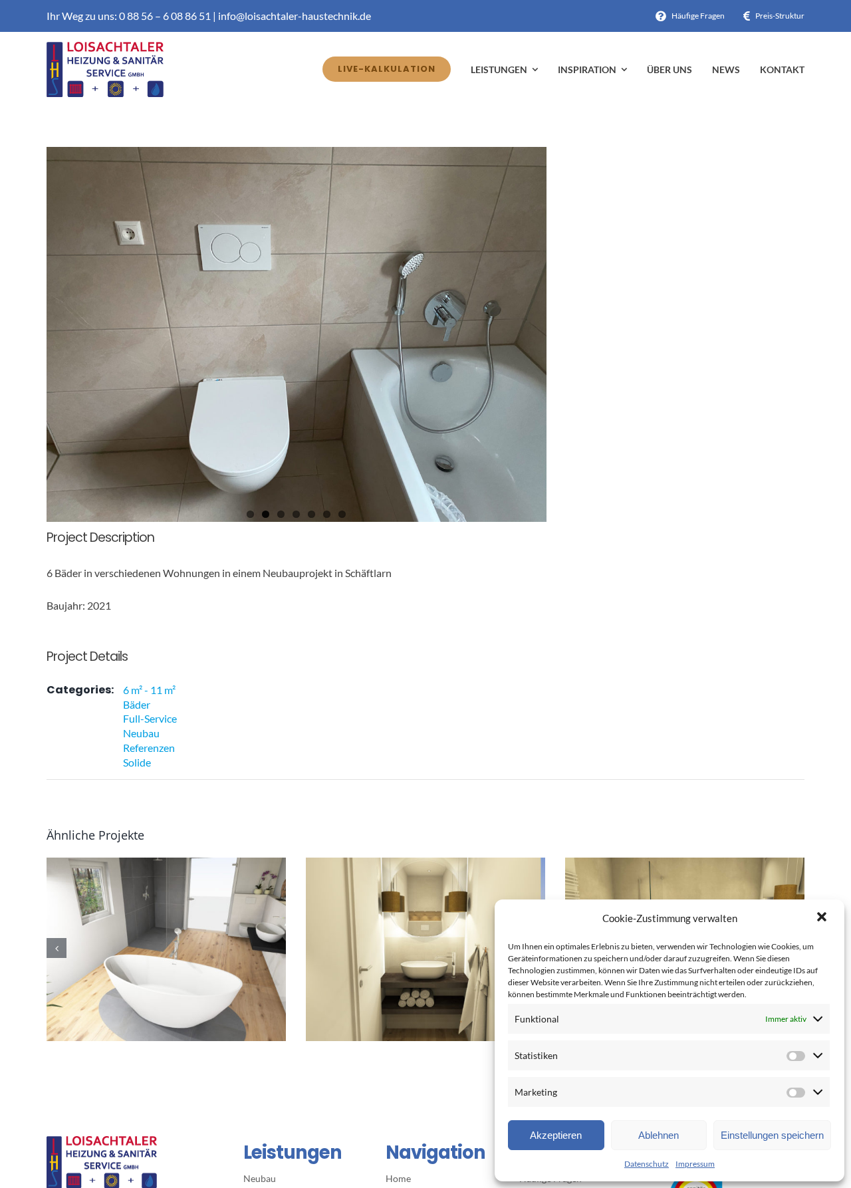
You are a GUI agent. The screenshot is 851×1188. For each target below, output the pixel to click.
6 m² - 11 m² (149, 689)
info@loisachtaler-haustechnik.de (293, 15)
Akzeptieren (556, 1135)
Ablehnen (658, 1135)
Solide (137, 762)
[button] (823, 918)
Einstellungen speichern (772, 1135)
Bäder (136, 704)
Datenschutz (646, 1164)
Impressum (695, 1164)
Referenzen (149, 747)
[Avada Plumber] (105, 47)
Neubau (141, 733)
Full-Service (150, 718)
